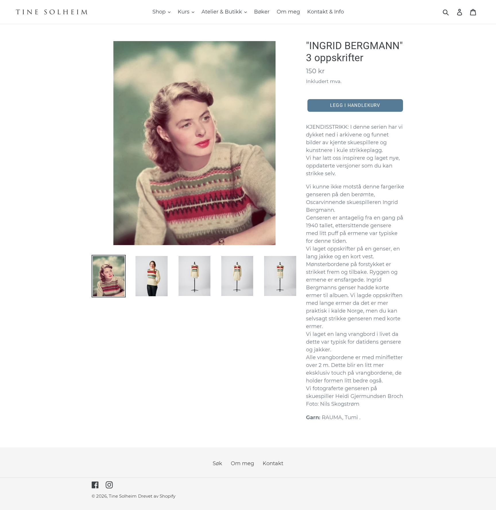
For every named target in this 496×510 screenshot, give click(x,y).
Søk (217, 463)
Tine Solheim (123, 496)
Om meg (242, 463)
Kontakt (273, 463)
